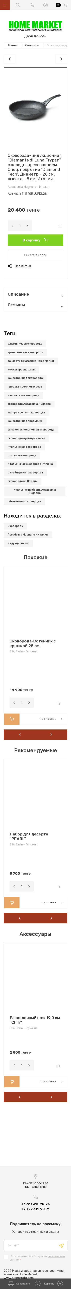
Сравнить (60, 225)
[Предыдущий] (10, 59)
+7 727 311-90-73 (35, 1204)
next (51, 734)
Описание (18, 294)
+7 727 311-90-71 (36, 1209)
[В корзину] (12, 719)
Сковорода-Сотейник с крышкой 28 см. (33, 643)
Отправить (61, 1245)
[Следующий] (61, 59)
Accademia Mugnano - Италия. (29, 187)
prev (20, 734)
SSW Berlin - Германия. (24, 651)
